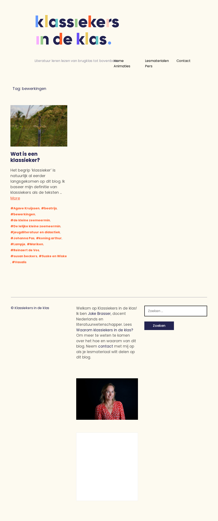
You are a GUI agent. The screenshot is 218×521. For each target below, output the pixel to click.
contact (105, 346)
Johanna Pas (23, 238)
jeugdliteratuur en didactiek (36, 232)
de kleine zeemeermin (31, 220)
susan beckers (25, 256)
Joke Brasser (99, 313)
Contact (183, 61)
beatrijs (50, 208)
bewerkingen (24, 214)
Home (119, 61)
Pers (148, 66)
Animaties (122, 66)
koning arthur (50, 238)
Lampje (19, 244)
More (15, 198)
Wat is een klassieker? (25, 157)
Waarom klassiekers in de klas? (104, 330)
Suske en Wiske (54, 256)
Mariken (36, 244)
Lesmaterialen (157, 61)
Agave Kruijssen (26, 208)
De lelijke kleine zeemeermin (36, 226)
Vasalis (20, 262)
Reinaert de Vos (26, 250)
